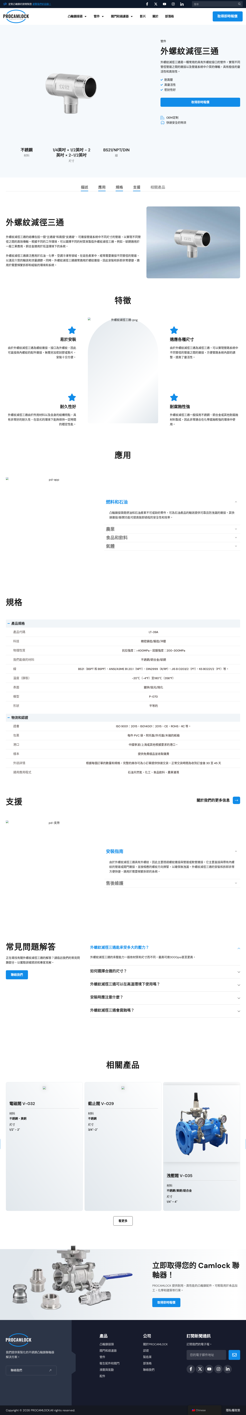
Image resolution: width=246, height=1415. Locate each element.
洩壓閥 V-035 (101, 1175)
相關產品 (157, 187)
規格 (119, 187)
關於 (155, 16)
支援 (136, 187)
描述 (84, 187)
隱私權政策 (233, 1410)
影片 (143, 16)
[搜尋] (239, 4)
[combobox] (213, 4)
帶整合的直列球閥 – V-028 (191, 1175)
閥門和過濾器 (120, 16)
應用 (102, 187)
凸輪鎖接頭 (75, 16)
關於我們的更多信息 (213, 800)
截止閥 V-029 (22, 1103)
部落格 (169, 16)
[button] (172, 502)
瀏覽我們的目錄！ (41, 4)
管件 (97, 16)
